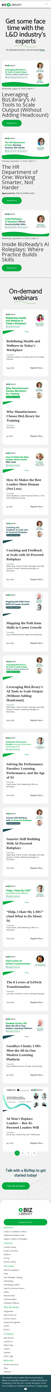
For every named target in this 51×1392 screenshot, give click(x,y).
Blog (5, 1368)
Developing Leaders (12, 1284)
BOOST (7, 1329)
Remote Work (9, 1295)
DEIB (6, 1274)
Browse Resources (11, 1364)
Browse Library (10, 1262)
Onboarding (8, 1281)
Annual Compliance (11, 1270)
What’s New (8, 1345)
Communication (10, 1299)
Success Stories (10, 1318)
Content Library (10, 1247)
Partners (7, 1352)
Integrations (8, 1311)
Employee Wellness (11, 1303)
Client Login (8, 1356)
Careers (7, 1349)
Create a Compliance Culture (15, 1231)
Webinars (7, 1372)
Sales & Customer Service (14, 1288)
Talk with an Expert (16, 1186)
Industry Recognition (12, 1322)
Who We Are (9, 1338)
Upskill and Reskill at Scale (14, 1235)
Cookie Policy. (42, 1386)
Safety (6, 1292)
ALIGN (6, 1326)
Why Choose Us (10, 1315)
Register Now (12, 123)
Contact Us (8, 1341)
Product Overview (11, 1251)
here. (42, 50)
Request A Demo (25, 1222)
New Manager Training (13, 1277)
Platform (7, 1254)
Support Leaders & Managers (15, 1239)
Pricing (6, 1258)
